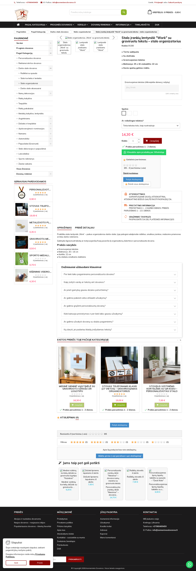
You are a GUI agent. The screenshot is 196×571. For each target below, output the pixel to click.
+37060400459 (32, 2)
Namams (22, 133)
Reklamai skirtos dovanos (30, 63)
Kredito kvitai (105, 526)
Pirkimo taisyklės (64, 526)
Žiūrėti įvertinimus (130, 173)
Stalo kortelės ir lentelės (31, 78)
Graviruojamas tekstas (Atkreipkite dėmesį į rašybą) (147, 82)
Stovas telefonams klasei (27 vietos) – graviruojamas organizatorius (40, 206)
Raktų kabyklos (25, 98)
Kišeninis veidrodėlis (40, 272)
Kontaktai (150, 512)
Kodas (125, 46)
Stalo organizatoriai (29, 83)
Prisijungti (158, 2)
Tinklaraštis (142, 24)
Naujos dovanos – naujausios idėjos (29, 522)
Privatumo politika (65, 522)
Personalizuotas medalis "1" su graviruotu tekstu (40, 189)
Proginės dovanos (61, 24)
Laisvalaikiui (24, 154)
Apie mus (61, 530)
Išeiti (16, 563)
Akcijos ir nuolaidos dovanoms (27, 519)
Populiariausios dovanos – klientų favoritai (32, 526)
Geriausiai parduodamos (30, 181)
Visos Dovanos (23, 169)
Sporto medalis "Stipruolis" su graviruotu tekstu (40, 255)
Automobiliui (24, 139)
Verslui (81, 24)
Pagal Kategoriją (35, 24)
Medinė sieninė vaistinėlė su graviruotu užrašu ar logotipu (77, 389)
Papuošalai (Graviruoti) (28, 144)
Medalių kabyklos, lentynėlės (31, 113)
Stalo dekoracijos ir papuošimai (32, 149)
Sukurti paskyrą (175, 2)
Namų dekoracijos (26, 93)
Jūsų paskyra (108, 512)
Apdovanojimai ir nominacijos (31, 128)
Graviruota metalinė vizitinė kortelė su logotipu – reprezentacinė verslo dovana (40, 239)
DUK (157, 24)
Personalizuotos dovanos (30, 58)
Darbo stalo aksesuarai (31, 88)
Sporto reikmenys (26, 159)
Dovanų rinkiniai (100, 24)
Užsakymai (105, 522)
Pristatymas (62, 519)
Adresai (103, 530)
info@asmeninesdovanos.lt (63, 2)
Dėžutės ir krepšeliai (27, 123)
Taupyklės (23, 103)
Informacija (122, 24)
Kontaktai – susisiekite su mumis (71, 537)
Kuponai (103, 534)
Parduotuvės (62, 545)
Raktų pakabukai (26, 108)
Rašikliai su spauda (29, 73)
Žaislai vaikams (25, 164)
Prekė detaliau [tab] (84, 227)
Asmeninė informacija (109, 519)
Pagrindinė (21, 38)
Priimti (40, 563)
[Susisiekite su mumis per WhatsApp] (189, 564)
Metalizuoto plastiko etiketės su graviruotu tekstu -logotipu (40, 222)
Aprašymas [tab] (64, 227)
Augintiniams (24, 118)
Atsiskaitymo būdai (65, 534)
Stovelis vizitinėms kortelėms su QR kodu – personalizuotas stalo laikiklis (161, 390)
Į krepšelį (152, 140)
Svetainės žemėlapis (66, 541)
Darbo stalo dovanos (28, 68)
